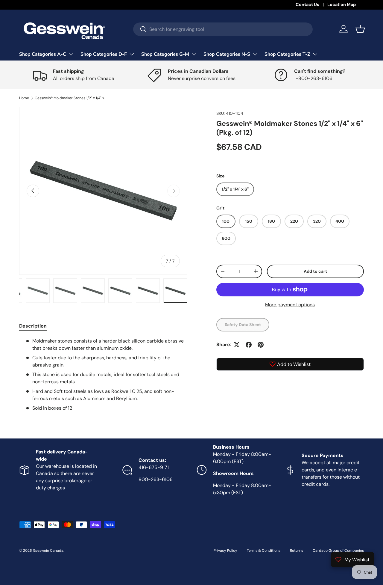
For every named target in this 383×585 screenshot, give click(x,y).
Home (24, 98)
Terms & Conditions (263, 550)
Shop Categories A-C (42, 54)
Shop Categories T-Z (287, 54)
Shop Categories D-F (103, 54)
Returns (296, 550)
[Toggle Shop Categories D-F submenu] (131, 54)
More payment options (290, 304)
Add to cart (315, 271)
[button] (360, 29)
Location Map (341, 4)
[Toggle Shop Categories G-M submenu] (193, 54)
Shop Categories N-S (226, 54)
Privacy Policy (225, 550)
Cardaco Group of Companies (338, 550)
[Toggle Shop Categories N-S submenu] (255, 54)
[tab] (33, 326)
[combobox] (223, 29)
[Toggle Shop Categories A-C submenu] (71, 54)
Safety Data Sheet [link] (243, 324)
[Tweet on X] (237, 345)
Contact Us (307, 4)
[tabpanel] (103, 374)
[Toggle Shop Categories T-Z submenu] (315, 54)
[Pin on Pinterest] (261, 345)
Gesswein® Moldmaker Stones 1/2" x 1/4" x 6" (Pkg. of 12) (71, 98)
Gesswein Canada (48, 550)
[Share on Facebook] (249, 345)
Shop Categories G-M (165, 54)
